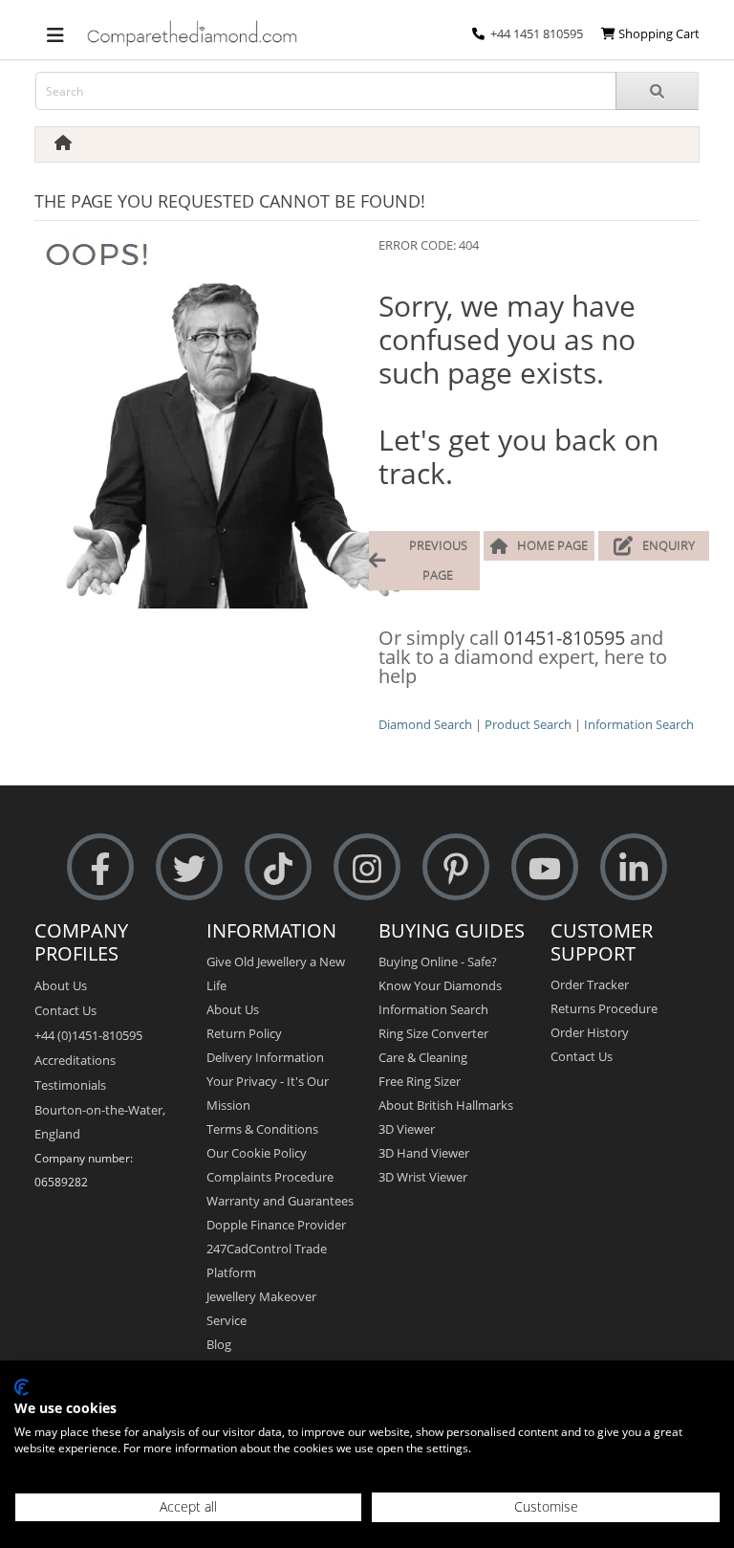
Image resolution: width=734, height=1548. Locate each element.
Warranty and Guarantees (280, 1200)
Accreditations (75, 1060)
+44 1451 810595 (536, 33)
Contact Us (65, 1010)
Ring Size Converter (433, 1033)
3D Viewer (406, 1129)
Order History (589, 1032)
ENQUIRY (668, 545)
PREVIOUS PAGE (438, 560)
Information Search (639, 724)
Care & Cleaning (422, 1057)
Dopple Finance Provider (276, 1224)
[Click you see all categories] (55, 34)
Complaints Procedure (270, 1176)
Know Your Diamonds (440, 985)
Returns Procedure (604, 1008)
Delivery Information (265, 1057)
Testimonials (70, 1085)
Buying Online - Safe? (437, 961)
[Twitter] (189, 867)
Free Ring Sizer (419, 1081)
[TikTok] (278, 867)
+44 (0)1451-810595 (88, 1035)
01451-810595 (564, 638)
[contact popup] (478, 33)
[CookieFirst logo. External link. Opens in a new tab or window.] (21, 1387)
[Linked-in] (633, 867)
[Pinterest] (456, 867)
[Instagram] (367, 867)
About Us (60, 985)
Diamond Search (425, 724)
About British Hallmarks (445, 1105)
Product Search (528, 724)
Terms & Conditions (262, 1129)
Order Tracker (589, 984)
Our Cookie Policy (256, 1152)
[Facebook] (100, 867)
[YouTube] (545, 867)
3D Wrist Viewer (422, 1176)
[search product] (657, 91)
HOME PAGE (552, 545)
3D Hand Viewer (423, 1152)
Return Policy (244, 1033)
